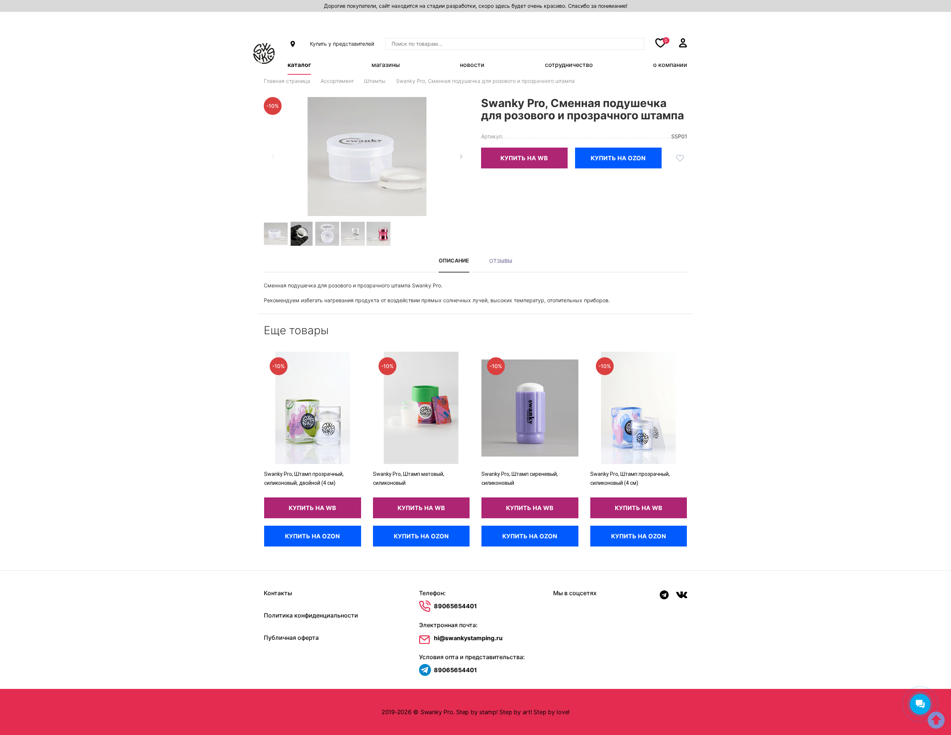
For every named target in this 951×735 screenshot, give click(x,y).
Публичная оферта (291, 637)
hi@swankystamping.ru (468, 638)
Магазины (385, 64)
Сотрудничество (569, 64)
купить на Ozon (618, 158)
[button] (461, 156)
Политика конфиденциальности (311, 615)
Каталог (299, 64)
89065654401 (455, 606)
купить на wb (524, 158)
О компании (670, 64)
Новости (472, 64)
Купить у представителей (342, 44)
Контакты (278, 593)
